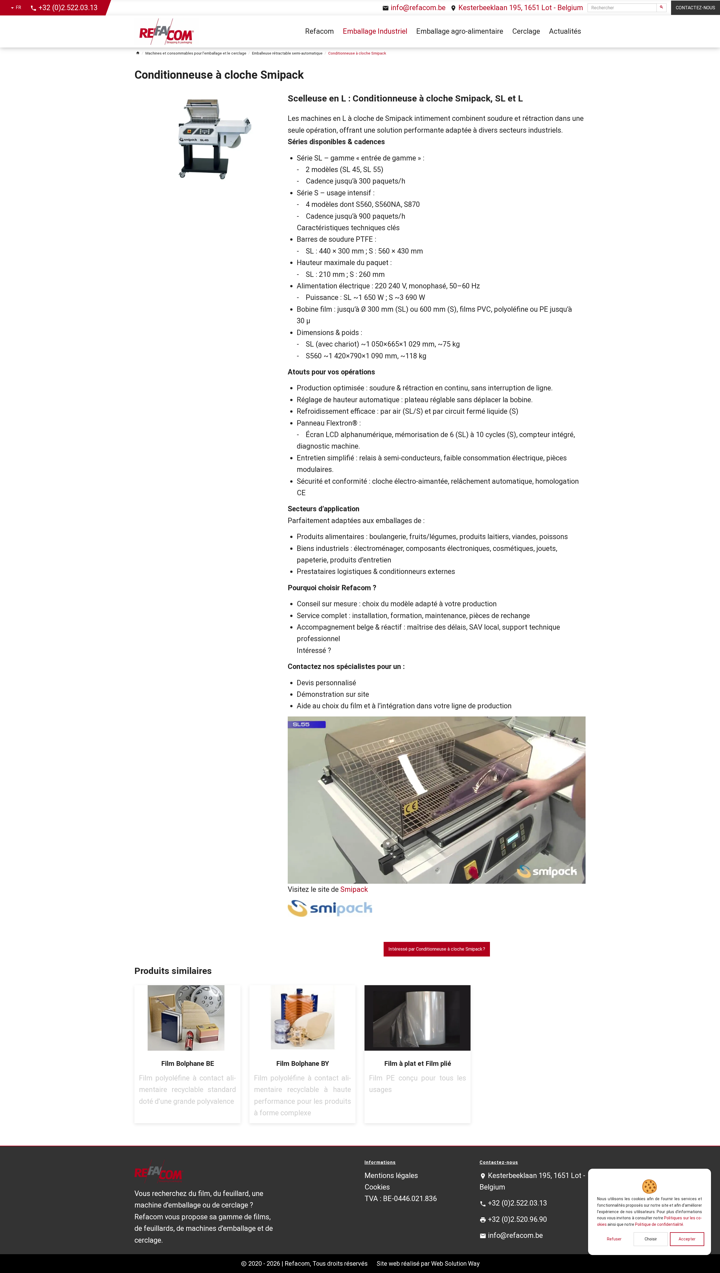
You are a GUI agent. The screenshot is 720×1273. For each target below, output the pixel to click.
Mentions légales (391, 1175)
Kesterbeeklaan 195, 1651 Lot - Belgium (520, 7)
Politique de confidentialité (659, 1224)
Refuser (614, 1239)
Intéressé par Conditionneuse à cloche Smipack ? (436, 949)
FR (18, 7)
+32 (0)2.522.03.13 (68, 7)
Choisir (651, 1239)
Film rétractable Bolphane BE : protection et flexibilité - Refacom (187, 1054)
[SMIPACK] (437, 908)
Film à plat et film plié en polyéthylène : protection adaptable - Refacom (417, 1054)
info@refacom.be (418, 7)
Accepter (687, 1239)
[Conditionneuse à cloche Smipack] (206, 137)
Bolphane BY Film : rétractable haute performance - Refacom (302, 1054)
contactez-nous (695, 7)
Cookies (377, 1187)
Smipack (354, 889)
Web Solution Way (455, 1263)
